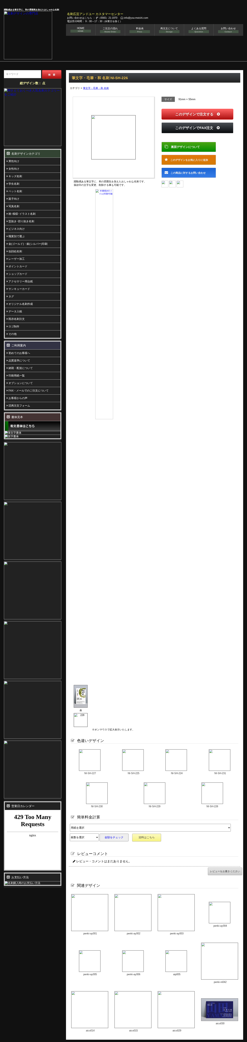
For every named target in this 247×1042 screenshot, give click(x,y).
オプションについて (20, 383)
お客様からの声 (17, 398)
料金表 (140, 30)
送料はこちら (147, 837)
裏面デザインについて (184, 146)
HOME (81, 29)
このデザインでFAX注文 (196, 128)
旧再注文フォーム (19, 405)
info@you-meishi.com (135, 17)
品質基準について (19, 360)
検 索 (51, 74)
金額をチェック (114, 837)
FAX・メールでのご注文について (28, 390)
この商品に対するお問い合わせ (187, 172)
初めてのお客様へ (19, 353)
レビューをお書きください (225, 871)
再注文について (169, 30)
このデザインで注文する (196, 114)
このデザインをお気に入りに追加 (188, 159)
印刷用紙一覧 (16, 375)
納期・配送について (20, 368)
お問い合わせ (228, 30)
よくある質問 (198, 30)
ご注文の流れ (110, 30)
